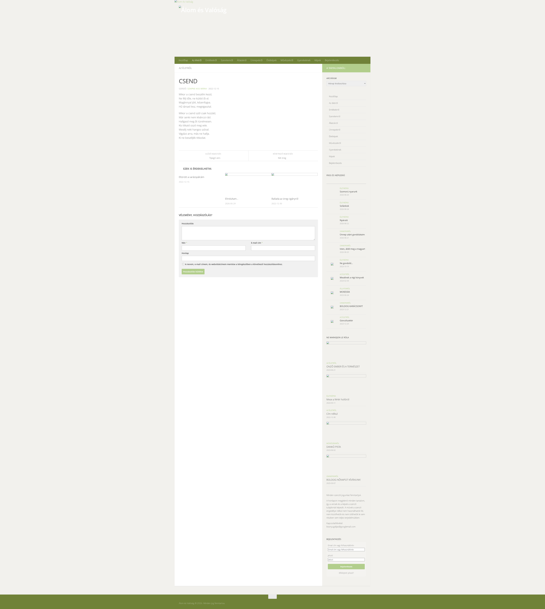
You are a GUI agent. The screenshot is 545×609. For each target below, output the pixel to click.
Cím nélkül (332, 413)
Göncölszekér (346, 320)
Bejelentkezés (332, 60)
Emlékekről (211, 60)
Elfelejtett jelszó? (346, 573)
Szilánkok (344, 205)
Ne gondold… (346, 263)
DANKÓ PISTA (333, 446)
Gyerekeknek (304, 60)
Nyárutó (344, 220)
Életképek (272, 60)
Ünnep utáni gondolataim (352, 234)
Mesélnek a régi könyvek (352, 277)
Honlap (185, 253)
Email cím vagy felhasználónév (341, 545)
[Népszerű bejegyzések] (356, 181)
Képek (318, 60)
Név (184, 242)
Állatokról (242, 60)
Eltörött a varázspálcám (191, 177)
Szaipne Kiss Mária (197, 88)
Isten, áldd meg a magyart (352, 248)
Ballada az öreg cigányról (285, 198)
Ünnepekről (257, 60)
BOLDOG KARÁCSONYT (351, 306)
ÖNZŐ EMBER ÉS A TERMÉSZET (343, 366)
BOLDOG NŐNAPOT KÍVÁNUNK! (343, 479)
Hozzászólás (188, 223)
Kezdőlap (183, 60)
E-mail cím (257, 242)
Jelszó (330, 555)
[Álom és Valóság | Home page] (203, 17)
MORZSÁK (345, 291)
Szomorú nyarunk (348, 191)
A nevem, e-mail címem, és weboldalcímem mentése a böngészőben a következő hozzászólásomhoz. (234, 264)
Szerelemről (227, 60)
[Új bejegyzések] (336, 181)
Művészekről (287, 60)
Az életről (197, 60)
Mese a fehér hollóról (337, 399)
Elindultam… (231, 198)
